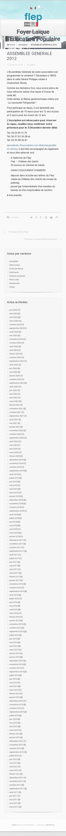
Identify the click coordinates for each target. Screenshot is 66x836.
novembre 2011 (16, 781)
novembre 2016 (16, 584)
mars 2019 (14, 492)
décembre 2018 (16, 500)
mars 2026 (14, 321)
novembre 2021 (16, 408)
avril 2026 (13, 317)
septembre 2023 (16, 361)
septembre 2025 (16, 328)
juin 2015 (13, 639)
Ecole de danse (16, 269)
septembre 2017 (16, 551)
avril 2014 (13, 686)
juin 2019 (13, 481)
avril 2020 (13, 449)
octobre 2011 (15, 785)
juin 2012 (13, 759)
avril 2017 (13, 569)
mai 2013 (13, 723)
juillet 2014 (14, 675)
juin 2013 (13, 719)
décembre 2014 (16, 661)
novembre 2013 (16, 704)
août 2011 (13, 792)
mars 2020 (14, 452)
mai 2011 (13, 799)
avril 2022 (13, 397)
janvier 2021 (14, 427)
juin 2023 (13, 368)
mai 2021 (13, 423)
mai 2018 (13, 525)
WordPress (50, 825)
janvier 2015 (14, 657)
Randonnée (14, 283)
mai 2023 (13, 372)
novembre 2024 (16, 339)
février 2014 (14, 693)
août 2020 (13, 441)
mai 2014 (13, 682)
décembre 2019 (16, 460)
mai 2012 (13, 763)
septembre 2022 (16, 383)
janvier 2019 (14, 496)
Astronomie (14, 265)
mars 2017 (14, 573)
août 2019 (13, 474)
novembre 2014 (16, 664)
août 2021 (13, 419)
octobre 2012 (15, 748)
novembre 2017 (16, 544)
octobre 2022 (15, 379)
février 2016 (14, 617)
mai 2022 (13, 394)
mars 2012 (14, 770)
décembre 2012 (16, 741)
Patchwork (14, 272)
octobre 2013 (15, 708)
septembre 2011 (16, 788)
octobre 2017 (15, 547)
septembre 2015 (16, 631)
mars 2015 (14, 650)
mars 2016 (14, 613)
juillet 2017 (14, 558)
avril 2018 (13, 529)
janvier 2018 (14, 536)
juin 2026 (13, 310)
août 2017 (13, 555)
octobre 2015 (15, 628)
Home (12, 45)
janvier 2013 (14, 737)
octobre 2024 (15, 343)
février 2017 (14, 577)
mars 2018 (14, 533)
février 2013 (14, 734)
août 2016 (13, 595)
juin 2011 (13, 796)
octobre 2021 (15, 412)
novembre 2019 (16, 463)
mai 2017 (13, 566)
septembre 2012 (16, 752)
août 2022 (13, 386)
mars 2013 (14, 730)
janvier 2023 (14, 376)
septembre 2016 (16, 591)
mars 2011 (14, 807)
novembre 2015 (16, 624)
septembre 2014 (16, 672)
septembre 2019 (16, 471)
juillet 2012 (14, 756)
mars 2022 (14, 401)
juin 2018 (13, 522)
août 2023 (13, 365)
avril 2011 (13, 803)
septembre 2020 (16, 438)
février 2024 (14, 354)
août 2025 (13, 332)
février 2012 (14, 774)
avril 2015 (13, 646)
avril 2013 (13, 726)
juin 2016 (13, 602)
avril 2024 (13, 350)
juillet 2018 (14, 518)
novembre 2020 (16, 430)
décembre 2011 (16, 777)
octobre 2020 (15, 434)
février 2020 (14, 456)
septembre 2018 (16, 511)
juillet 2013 (14, 715)
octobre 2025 (15, 324)
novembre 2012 (16, 745)
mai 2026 (13, 313)
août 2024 (13, 346)
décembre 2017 (16, 540)
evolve (14, 825)
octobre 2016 (15, 587)
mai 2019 (13, 485)
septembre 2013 (16, 712)
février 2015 (14, 653)
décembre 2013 (16, 701)
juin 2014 (13, 679)
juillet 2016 (14, 598)
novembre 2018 (16, 503)
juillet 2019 (14, 478)
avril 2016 (13, 609)
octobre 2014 (15, 668)
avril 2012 (13, 767)
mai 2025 (13, 335)
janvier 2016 (14, 620)
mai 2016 (13, 606)
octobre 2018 (15, 507)
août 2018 (13, 514)
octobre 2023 (15, 357)
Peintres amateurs (17, 276)
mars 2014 (14, 690)
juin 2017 (13, 562)
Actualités (22, 45)
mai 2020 (13, 445)
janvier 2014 (14, 697)
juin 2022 (13, 390)
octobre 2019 (15, 467)
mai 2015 (13, 642)
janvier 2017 (14, 580)
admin (32, 65)
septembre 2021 (16, 416)
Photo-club (14, 279)
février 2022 (14, 405)
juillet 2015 (14, 635)
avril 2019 (13, 489)
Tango (12, 287)
